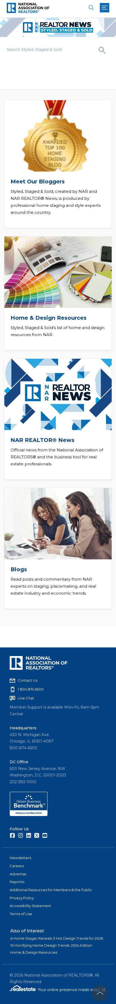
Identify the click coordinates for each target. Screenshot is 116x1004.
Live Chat (26, 698)
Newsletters (20, 858)
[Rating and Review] (28, 814)
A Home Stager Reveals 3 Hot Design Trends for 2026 (56, 938)
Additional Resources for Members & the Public (51, 890)
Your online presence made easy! (71, 989)
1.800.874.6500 (31, 689)
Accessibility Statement (30, 906)
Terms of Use (21, 914)
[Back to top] (100, 993)
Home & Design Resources (49, 318)
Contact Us (27, 680)
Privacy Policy (22, 898)
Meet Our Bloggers (38, 181)
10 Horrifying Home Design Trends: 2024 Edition (51, 945)
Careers (17, 866)
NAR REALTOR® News (42, 440)
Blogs (19, 569)
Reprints (17, 882)
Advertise (18, 874)
